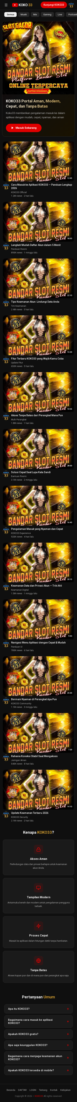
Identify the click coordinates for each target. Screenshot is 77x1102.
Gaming (47, 14)
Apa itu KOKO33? (19, 1008)
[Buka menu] (6, 5)
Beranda (11, 1090)
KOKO (25, 5)
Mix (35, 14)
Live (60, 14)
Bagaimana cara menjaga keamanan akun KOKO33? (35, 1058)
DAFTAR (22, 1090)
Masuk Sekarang (26, 127)
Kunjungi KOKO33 (54, 4)
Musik (24, 14)
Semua (10, 14)
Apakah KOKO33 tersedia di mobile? (31, 1070)
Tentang (43, 1090)
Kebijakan (65, 1090)
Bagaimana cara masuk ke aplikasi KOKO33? (30, 1021)
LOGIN (33, 1090)
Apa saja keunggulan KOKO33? (27, 1045)
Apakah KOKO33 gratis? (23, 1034)
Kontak (53, 1090)
